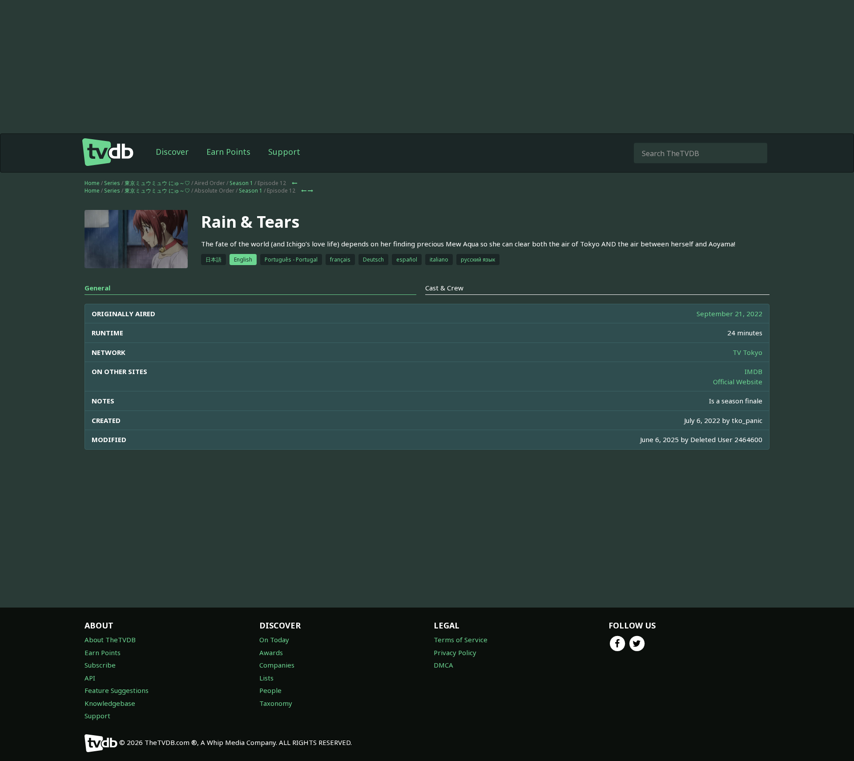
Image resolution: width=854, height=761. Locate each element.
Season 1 (241, 183)
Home (92, 183)
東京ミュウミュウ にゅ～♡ (157, 183)
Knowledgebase (110, 703)
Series (112, 183)
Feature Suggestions (117, 690)
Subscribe (100, 664)
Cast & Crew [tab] (444, 287)
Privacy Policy (455, 652)
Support (284, 151)
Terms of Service (460, 639)
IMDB (753, 371)
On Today (274, 639)
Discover (172, 151)
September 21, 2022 (729, 313)
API (90, 677)
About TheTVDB (110, 639)
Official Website (737, 381)
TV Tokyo (747, 352)
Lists (266, 677)
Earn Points (228, 151)
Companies (276, 664)
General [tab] (97, 287)
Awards (271, 652)
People (270, 690)
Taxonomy (275, 703)
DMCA (443, 664)
